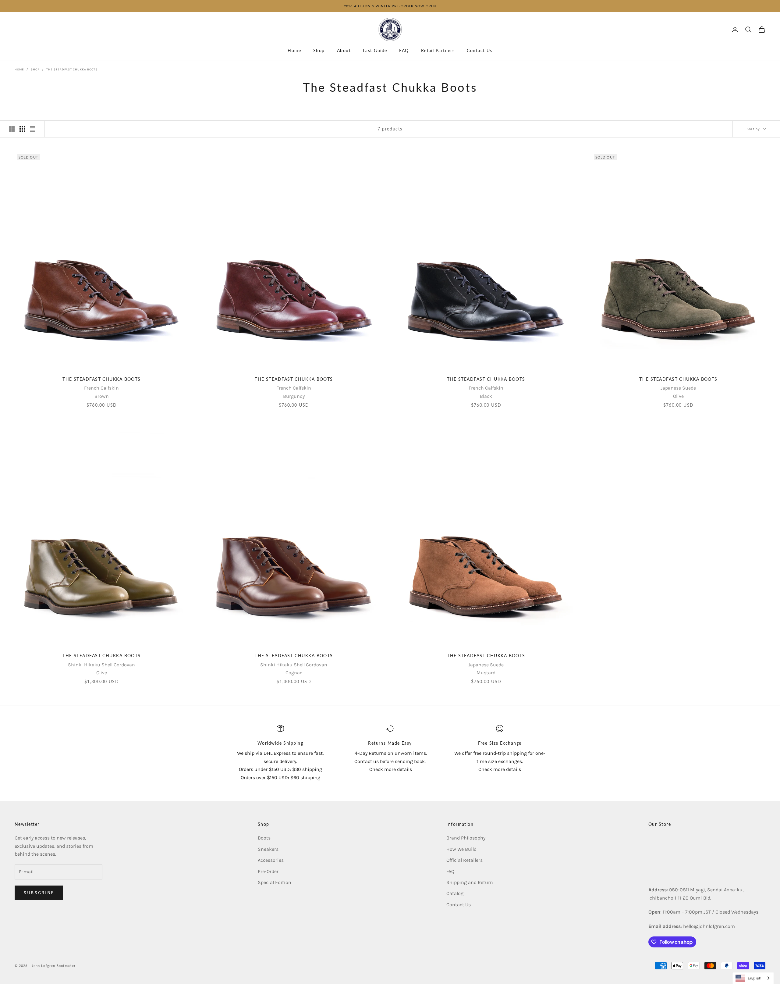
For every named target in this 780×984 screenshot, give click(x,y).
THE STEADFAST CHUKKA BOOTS (101, 379)
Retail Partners (438, 50)
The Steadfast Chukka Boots (72, 69)
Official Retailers (464, 860)
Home (294, 50)
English (754, 978)
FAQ (404, 50)
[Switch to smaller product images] (22, 129)
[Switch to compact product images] (32, 129)
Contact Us (479, 50)
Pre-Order (268, 871)
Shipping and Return (469, 882)
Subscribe (38, 892)
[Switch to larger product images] (12, 129)
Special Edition (274, 882)
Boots (264, 838)
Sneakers (268, 849)
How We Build (461, 849)
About (344, 50)
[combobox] (753, 978)
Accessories (271, 860)
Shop (319, 50)
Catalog (454, 893)
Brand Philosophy (465, 838)
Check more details (390, 769)
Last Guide (375, 50)
